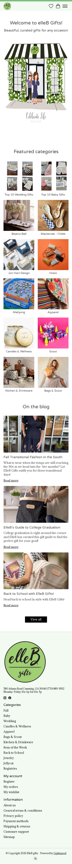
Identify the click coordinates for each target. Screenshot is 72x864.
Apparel (53, 312)
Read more (11, 480)
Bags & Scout (53, 390)
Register (9, 781)
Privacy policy (13, 816)
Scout (53, 351)
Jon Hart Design (19, 273)
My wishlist (11, 792)
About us (9, 805)
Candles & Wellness (19, 351)
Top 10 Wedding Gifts (19, 194)
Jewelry (8, 758)
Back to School (13, 753)
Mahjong (19, 312)
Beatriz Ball (19, 234)
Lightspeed (60, 853)
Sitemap (9, 837)
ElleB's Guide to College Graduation (31, 527)
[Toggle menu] (65, 6)
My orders (10, 787)
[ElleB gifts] (7, 6)
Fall (5, 710)
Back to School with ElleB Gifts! (28, 594)
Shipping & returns (16, 826)
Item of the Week (15, 747)
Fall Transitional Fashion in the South (32, 457)
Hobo (53, 273)
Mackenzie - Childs (53, 234)
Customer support (16, 832)
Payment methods (15, 821)
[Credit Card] (35, 858)
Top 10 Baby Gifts (53, 194)
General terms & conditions (22, 810)
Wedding (9, 721)
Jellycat (8, 763)
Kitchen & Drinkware (19, 390)
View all (36, 619)
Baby (6, 716)
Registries (10, 768)
